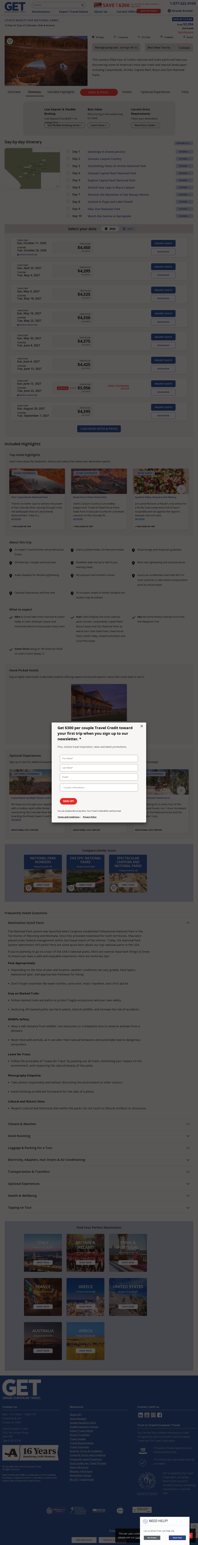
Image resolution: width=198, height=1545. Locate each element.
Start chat (177, 1538)
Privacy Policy (90, 817)
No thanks (152, 1538)
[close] (142, 726)
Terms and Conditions (68, 817)
